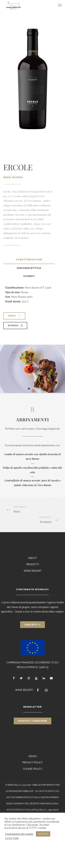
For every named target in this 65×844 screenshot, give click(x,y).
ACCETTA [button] (43, 834)
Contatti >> (32, 624)
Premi (12, 315)
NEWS (33, 756)
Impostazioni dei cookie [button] (19, 833)
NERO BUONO (13, 177)
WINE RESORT (32, 570)
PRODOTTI (32, 564)
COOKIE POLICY (32, 768)
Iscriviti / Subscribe (32, 721)
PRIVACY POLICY (32, 762)
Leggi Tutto (12, 838)
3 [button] (36, 389)
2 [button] (31, 389)
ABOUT (32, 558)
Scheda (13, 325)
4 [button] (42, 389)
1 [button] (25, 389)
